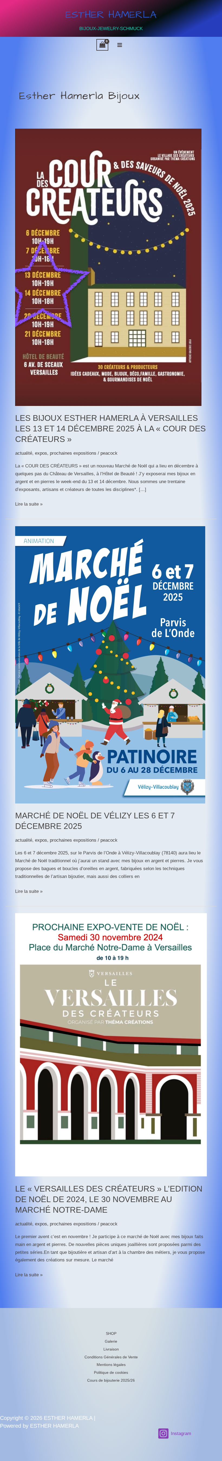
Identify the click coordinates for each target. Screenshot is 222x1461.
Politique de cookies (111, 1372)
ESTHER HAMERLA (111, 15)
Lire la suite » (29, 504)
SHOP (111, 1333)
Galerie (111, 1341)
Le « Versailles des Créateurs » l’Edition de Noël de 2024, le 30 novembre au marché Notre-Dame (109, 1199)
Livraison (111, 1349)
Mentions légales (111, 1364)
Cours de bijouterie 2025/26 (111, 1380)
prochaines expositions (73, 453)
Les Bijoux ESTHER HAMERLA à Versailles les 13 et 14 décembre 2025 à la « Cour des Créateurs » (110, 429)
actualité (23, 453)
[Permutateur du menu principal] (120, 45)
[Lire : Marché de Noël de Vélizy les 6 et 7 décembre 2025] (110, 664)
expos (41, 453)
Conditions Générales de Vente (111, 1357)
